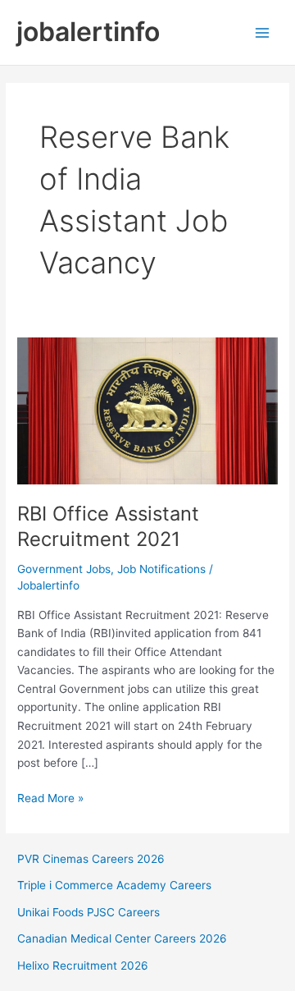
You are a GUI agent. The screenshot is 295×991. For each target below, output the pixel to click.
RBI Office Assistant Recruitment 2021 (108, 526)
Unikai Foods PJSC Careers (88, 912)
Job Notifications (161, 569)
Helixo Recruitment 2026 (82, 965)
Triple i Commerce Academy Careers (114, 885)
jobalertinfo (88, 32)
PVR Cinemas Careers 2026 (91, 858)
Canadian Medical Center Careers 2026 (122, 938)
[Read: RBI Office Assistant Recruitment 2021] (147, 410)
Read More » (50, 799)
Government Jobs (64, 569)
